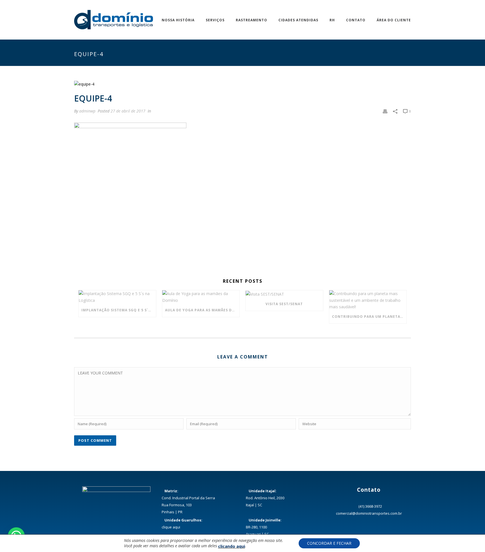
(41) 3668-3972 (370, 506)
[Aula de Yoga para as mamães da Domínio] (201, 296)
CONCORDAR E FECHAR (329, 543)
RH (332, 20)
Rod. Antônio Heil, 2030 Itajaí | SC (265, 497)
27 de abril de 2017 (128, 111)
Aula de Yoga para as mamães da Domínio (202, 310)
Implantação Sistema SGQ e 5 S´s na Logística (118, 310)
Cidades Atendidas (298, 20)
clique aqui (171, 527)
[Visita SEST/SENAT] (284, 293)
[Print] (385, 111)
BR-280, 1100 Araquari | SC (264, 527)
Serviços (215, 20)
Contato (355, 20)
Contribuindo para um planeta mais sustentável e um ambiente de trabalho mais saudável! (369, 316)
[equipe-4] (242, 83)
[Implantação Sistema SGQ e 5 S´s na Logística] (117, 296)
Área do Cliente (394, 20)
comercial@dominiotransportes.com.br (369, 513)
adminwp (87, 111)
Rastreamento (251, 20)
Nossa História (178, 20)
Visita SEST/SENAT (284, 304)
